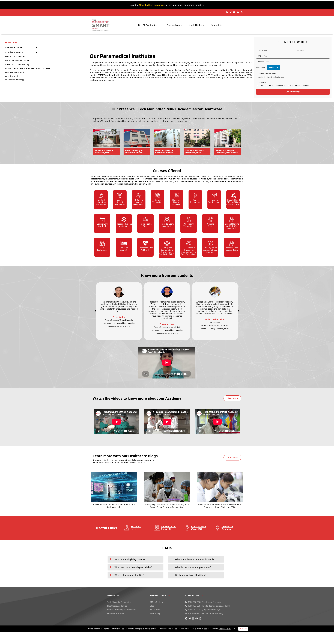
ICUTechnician (102, 249)
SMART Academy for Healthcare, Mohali (134, 151)
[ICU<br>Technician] (102, 243)
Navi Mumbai (295, 85)
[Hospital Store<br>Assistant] (167, 219)
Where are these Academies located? (194, 559)
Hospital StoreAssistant (167, 225)
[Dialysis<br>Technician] (157, 195)
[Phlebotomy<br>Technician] (188, 219)
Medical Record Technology (119, 202)
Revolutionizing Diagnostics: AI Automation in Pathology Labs (114, 505)
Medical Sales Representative (231, 249)
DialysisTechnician (157, 201)
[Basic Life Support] (123, 243)
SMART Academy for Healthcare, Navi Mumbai (227, 151)
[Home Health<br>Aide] (145, 219)
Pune (307, 85)
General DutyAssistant (102, 225)
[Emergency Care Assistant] (214, 195)
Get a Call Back (293, 91)
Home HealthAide (146, 225)
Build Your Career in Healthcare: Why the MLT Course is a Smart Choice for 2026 (219, 505)
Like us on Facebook (14, 72)
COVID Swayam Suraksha (17, 60)
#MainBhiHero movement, (152, 5)
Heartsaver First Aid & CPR (146, 249)
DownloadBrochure (227, 527)
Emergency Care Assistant (214, 201)
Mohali (270, 85)
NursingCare (210, 225)
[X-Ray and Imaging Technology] (138, 195)
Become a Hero (136, 527)
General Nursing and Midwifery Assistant (232, 226)
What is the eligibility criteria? (130, 559)
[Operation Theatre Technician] (176, 195)
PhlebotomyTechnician (188, 225)
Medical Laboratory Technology (100, 202)
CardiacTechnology (195, 201)
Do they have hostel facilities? (190, 575)
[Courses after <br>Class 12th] (187, 527)
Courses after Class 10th (168, 527)
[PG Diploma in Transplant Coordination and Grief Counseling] (188, 243)
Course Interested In (267, 73)
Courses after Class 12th (198, 527)
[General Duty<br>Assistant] (102, 219)
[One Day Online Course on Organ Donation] (210, 243)
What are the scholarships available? (134, 567)
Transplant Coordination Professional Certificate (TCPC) (166, 251)
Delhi (261, 85)
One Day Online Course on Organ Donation (210, 250)
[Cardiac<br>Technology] (195, 195)
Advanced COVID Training (17, 64)
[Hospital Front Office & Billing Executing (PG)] (233, 195)
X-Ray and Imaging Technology (138, 202)
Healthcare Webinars (15, 56)
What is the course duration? (130, 575)
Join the (134, 5)
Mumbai (281, 85)
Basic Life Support (124, 249)
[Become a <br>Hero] (126, 527)
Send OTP (273, 67)
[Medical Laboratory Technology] (100, 195)
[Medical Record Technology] (119, 195)
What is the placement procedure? (193, 567)
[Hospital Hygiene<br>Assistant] (123, 219)
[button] (95, 311)
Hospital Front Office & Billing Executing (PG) (233, 202)
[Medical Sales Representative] (231, 243)
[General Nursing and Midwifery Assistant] (231, 219)
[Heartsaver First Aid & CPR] (145, 243)
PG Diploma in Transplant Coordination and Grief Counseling (188, 251)
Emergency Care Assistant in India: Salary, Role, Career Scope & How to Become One (167, 505)
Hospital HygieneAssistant (124, 225)
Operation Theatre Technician (176, 202)
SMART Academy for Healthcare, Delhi (104, 151)
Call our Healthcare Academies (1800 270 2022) (27, 68)
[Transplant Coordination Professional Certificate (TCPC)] (167, 243)
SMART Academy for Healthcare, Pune (194, 151)
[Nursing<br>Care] (210, 219)
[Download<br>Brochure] (217, 527)
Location (262, 82)
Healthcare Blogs (13, 76)
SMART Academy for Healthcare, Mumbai (164, 151)
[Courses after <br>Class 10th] (157, 527)
